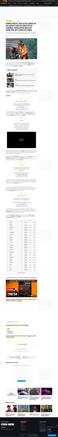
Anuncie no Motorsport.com (43, 424)
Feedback (41, 423)
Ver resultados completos (21, 272)
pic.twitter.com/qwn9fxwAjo (21, 128)
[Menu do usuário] (57, 3)
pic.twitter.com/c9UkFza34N (21, 107)
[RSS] (12, 429)
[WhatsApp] (20, 351)
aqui (30, 335)
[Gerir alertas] (27, 351)
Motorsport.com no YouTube (18, 5)
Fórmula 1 (9, 3)
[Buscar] (55, 3)
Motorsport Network (25, 435)
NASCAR (37, 3)
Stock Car (19, 3)
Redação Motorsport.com (10, 35)
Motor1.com (22, 425)
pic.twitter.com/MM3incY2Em (21, 204)
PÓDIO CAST (34, 5)
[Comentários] (35, 36)
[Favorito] (33, 36)
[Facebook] (16, 351)
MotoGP (14, 3)
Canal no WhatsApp (40, 5)
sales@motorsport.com (43, 427)
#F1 (29, 105)
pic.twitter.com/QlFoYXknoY (21, 175)
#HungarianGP (21, 106)
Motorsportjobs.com (23, 426)
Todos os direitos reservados (33, 435)
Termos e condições (22, 434)
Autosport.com (22, 428)
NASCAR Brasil (32, 3)
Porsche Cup (25, 3)
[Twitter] (18, 351)
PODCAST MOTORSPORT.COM (27, 5)
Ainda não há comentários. (21, 365)
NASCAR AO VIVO (47, 5)
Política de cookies (28, 434)
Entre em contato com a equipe (44, 426)
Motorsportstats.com (23, 429)
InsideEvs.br (22, 423)
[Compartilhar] (32, 36)
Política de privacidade (35, 434)
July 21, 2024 (25, 109)
